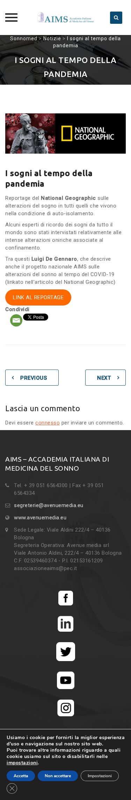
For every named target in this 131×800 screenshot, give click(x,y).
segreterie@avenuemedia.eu (48, 505)
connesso (47, 423)
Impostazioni (100, 776)
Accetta (21, 776)
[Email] (16, 320)
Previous (33, 378)
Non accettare (58, 776)
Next (104, 378)
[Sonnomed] (65, 17)
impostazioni (22, 763)
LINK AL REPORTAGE (38, 297)
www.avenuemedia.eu (40, 517)
